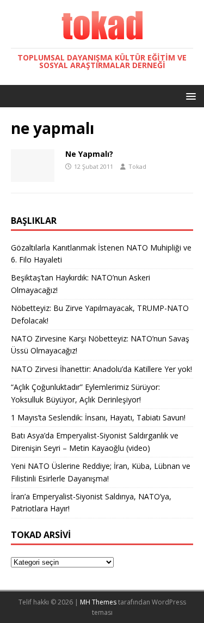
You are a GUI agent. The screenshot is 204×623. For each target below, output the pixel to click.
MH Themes (98, 602)
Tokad (137, 166)
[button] (189, 95)
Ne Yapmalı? (89, 154)
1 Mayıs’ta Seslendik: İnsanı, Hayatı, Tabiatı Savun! (98, 417)
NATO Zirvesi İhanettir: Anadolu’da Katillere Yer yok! (101, 369)
